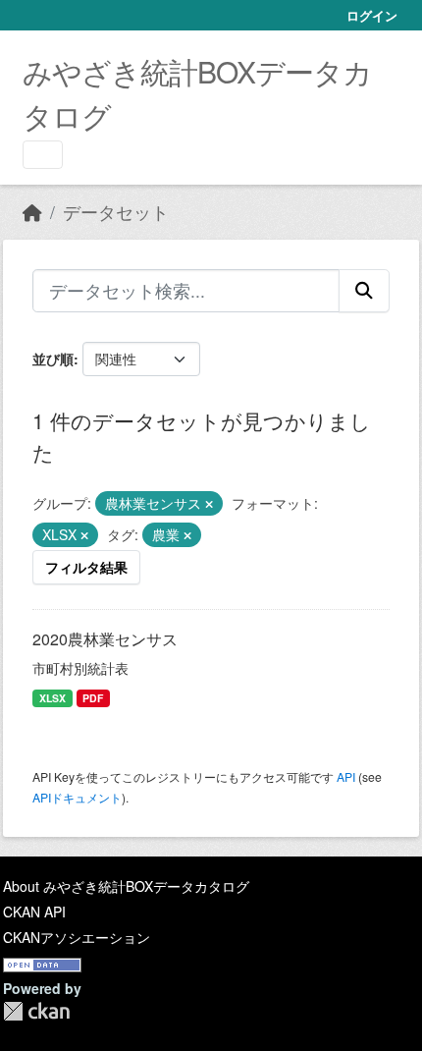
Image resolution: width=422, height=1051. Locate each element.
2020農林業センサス (105, 639)
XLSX (52, 698)
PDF (92, 698)
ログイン (371, 15)
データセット (116, 211)
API (346, 776)
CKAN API (34, 911)
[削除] (209, 504)
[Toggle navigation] (43, 154)
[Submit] (364, 290)
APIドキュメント (77, 797)
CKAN (36, 1011)
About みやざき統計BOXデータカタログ (126, 886)
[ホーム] (32, 211)
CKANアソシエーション (76, 937)
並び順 (53, 358)
